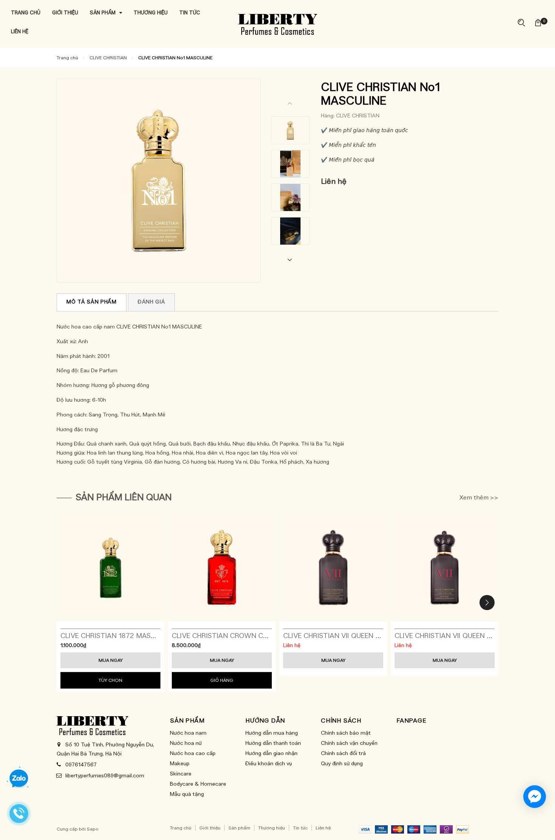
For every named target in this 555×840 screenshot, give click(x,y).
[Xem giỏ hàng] (538, 22)
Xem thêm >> (478, 498)
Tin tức (300, 828)
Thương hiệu (271, 828)
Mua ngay (111, 660)
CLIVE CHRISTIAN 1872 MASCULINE (117, 636)
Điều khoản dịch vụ (268, 763)
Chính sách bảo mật (346, 733)
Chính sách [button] (341, 721)
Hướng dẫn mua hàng (271, 733)
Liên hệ (323, 828)
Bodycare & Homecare (198, 784)
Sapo (93, 829)
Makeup (180, 763)
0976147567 (81, 765)
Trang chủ (180, 828)
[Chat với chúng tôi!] (534, 796)
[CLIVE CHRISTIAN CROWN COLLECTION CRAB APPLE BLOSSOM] (222, 567)
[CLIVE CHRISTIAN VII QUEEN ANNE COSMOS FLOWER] (333, 567)
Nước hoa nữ (186, 743)
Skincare (180, 774)
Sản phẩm (239, 828)
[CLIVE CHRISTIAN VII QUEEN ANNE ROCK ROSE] (444, 567)
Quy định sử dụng (342, 763)
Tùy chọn (110, 680)
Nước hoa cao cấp (193, 753)
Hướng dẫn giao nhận (271, 753)
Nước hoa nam (188, 733)
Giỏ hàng (221, 680)
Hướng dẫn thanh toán (273, 743)
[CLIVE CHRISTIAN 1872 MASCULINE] (110, 567)
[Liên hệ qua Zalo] (18, 778)
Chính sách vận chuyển (349, 743)
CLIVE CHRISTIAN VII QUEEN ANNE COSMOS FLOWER (369, 636)
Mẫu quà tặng (187, 794)
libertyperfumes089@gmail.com (104, 775)
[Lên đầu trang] (541, 824)
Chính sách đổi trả (343, 753)
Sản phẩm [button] (187, 721)
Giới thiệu (209, 828)
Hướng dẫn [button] (265, 721)
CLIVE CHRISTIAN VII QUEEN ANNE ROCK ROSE (470, 636)
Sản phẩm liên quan (124, 497)
